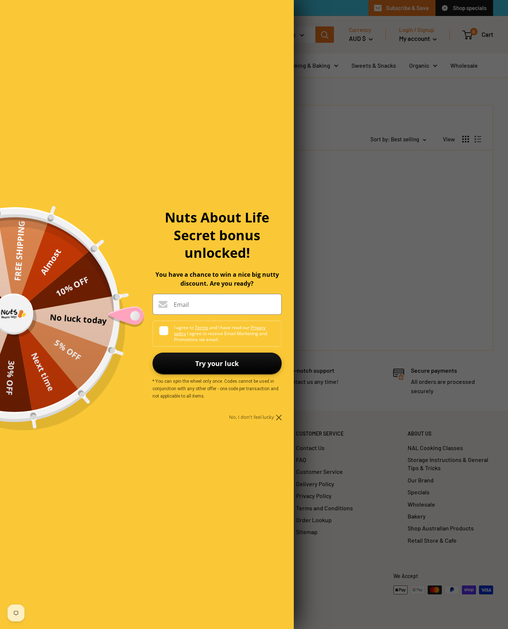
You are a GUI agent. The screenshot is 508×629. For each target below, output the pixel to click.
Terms (201, 327)
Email (181, 305)
